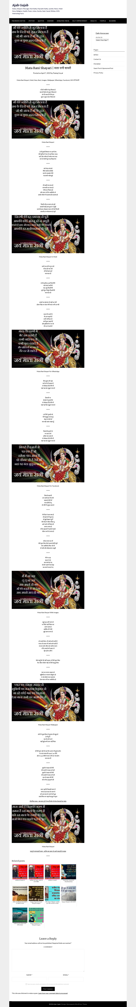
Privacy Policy (98, 73)
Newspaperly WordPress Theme (77, 1004)
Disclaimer (97, 64)
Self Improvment (79, 21)
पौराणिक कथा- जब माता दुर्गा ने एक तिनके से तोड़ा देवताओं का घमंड (48, 801)
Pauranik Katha (18, 21)
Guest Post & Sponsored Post (103, 68)
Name (29, 975)
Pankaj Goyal (58, 73)
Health (93, 21)
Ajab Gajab (20, 5)
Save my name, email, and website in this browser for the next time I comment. (48, 984)
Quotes (41, 21)
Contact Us (97, 59)
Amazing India (63, 21)
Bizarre (112, 21)
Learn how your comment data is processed (53, 993)
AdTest (96, 55)
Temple (103, 21)
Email (66, 975)
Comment (48, 947)
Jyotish (31, 21)
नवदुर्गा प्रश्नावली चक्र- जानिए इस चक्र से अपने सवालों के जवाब (48, 851)
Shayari (50, 21)
